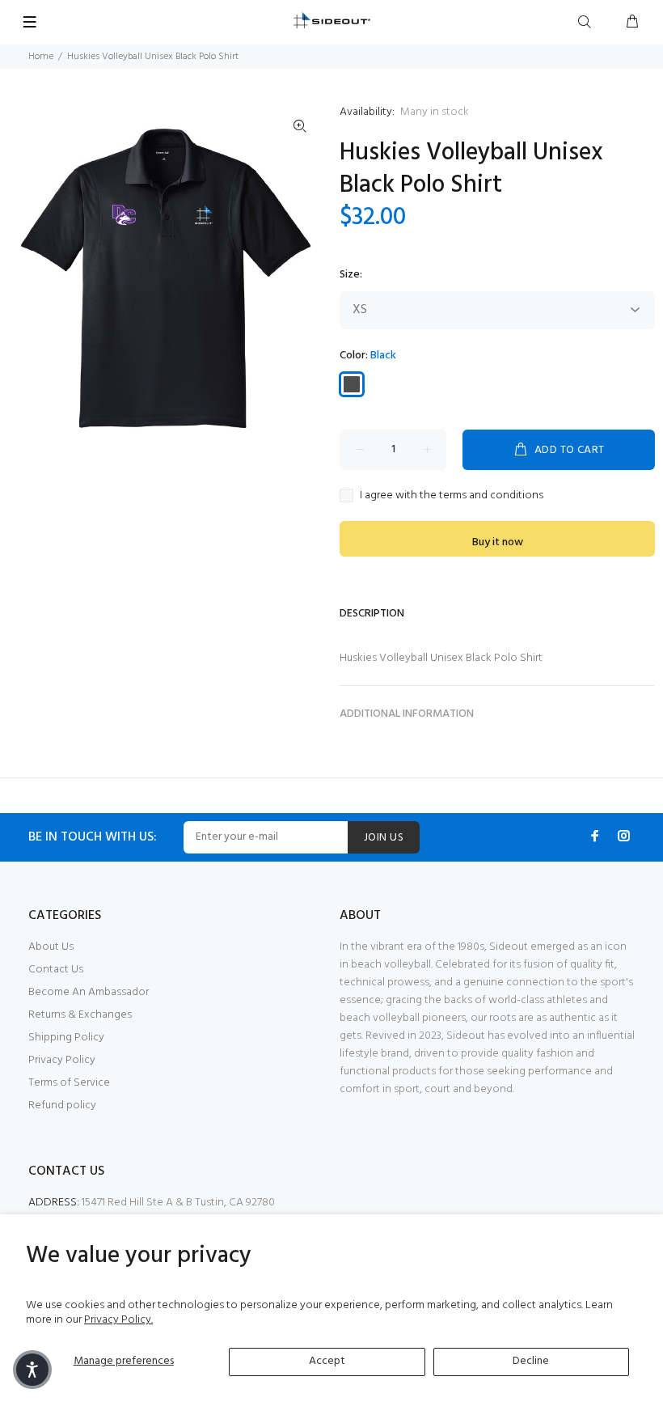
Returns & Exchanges (80, 1015)
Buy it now (497, 542)
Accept (327, 1361)
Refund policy (62, 1105)
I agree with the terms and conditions (451, 496)
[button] (32, 1369)
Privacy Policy (61, 1060)
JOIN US (383, 837)
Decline (531, 1361)
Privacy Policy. (118, 1320)
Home (40, 57)
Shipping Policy (66, 1037)
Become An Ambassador (88, 992)
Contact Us (55, 969)
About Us (51, 947)
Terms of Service (69, 1083)
